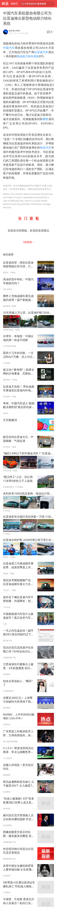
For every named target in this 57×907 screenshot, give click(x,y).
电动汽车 (45, 147)
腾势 (45, 119)
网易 (5, 3)
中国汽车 (9, 48)
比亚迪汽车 (41, 52)
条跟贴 (28, 242)
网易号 (14, 3)
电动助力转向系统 (28, 56)
